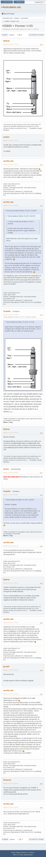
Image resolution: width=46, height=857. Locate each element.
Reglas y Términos (22, 852)
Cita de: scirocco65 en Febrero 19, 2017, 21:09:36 (21, 211)
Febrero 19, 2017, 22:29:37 (10, 432)
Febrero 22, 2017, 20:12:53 (10, 694)
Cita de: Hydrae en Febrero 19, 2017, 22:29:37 (20, 500)
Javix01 (6, 666)
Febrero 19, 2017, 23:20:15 (10, 495)
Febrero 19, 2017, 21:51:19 (10, 164)
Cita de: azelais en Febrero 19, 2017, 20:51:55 (21, 216)
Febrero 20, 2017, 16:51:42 (10, 583)
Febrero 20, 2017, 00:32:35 (10, 546)
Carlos (6, 469)
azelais (6, 137)
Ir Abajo (4, 35)
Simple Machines (28, 854)
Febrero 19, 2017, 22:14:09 (10, 314)
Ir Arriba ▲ (31, 852)
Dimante (7, 780)
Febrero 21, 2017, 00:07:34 (10, 670)
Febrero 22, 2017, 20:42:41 (10, 783)
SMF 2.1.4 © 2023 (18, 854)
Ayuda (13, 852)
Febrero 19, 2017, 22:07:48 (10, 205)
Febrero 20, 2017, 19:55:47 (10, 622)
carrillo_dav (8, 161)
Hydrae (6, 41)
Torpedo (6, 311)
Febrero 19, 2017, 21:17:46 (10, 44)
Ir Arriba (5, 839)
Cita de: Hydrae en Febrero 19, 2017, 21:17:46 (20, 322)
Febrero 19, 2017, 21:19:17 (10, 140)
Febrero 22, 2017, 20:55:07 (10, 807)
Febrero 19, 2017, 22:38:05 (10, 472)
